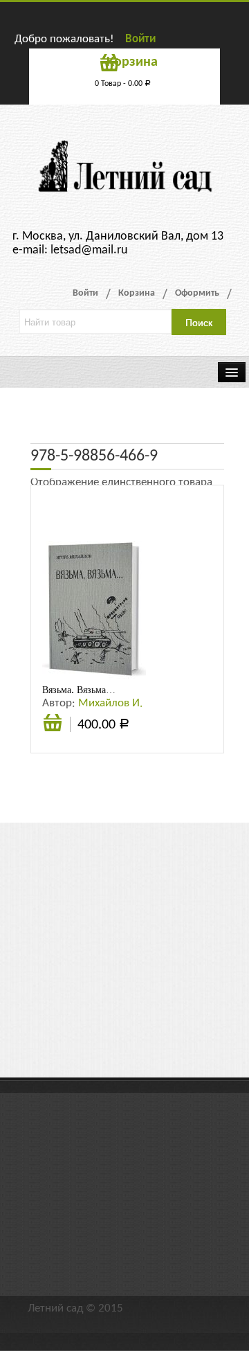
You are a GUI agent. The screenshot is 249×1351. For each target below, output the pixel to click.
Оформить (197, 293)
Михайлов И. (110, 703)
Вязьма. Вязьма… (79, 689)
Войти (140, 39)
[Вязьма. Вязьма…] (94, 610)
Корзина (136, 293)
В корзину (52, 730)
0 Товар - (123, 84)
